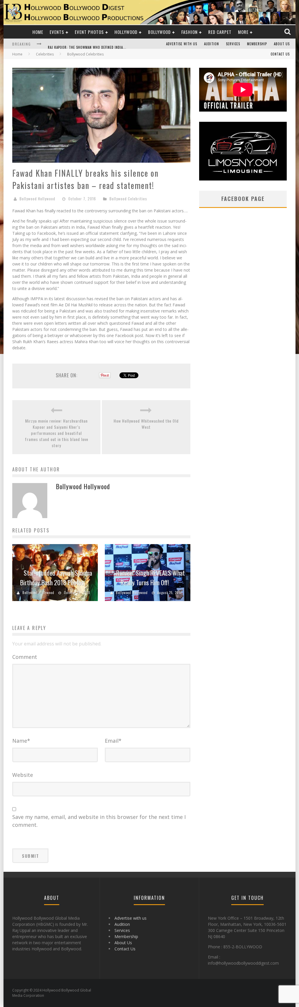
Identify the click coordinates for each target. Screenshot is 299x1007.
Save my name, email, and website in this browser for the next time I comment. (99, 820)
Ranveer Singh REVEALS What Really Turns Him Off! (150, 577)
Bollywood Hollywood (37, 199)
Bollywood (159, 32)
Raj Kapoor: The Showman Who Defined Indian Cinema (92, 44)
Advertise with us (181, 43)
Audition (211, 43)
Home (37, 32)
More (243, 32)
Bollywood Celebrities (128, 199)
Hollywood (126, 32)
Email (113, 740)
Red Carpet (220, 32)
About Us (282, 43)
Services (233, 43)
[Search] (288, 32)
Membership (257, 43)
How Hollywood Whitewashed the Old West (146, 424)
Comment (24, 656)
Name (21, 740)
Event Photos (89, 32)
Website (22, 774)
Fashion (189, 32)
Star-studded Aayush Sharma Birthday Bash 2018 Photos (56, 577)
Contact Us (280, 54)
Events (57, 32)
